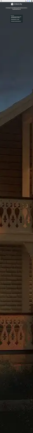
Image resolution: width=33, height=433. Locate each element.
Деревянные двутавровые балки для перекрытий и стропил (16, 17)
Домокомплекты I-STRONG (15, 19)
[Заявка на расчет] (32, 1)
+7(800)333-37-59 (25, 1)
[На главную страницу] (16, 4)
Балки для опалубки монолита (16, 21)
